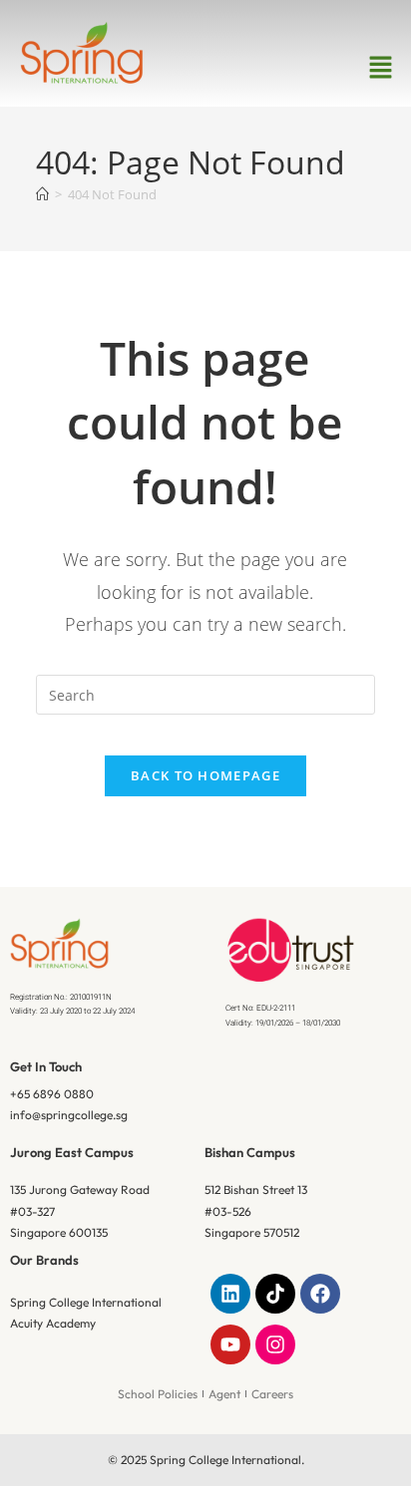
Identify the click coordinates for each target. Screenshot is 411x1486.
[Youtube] (230, 1344)
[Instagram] (275, 1344)
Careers (272, 1393)
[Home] (42, 194)
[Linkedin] (230, 1294)
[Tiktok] (275, 1294)
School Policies (158, 1393)
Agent (224, 1393)
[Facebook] (320, 1294)
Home (165, 313)
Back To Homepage (205, 775)
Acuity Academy (53, 1323)
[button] (381, 68)
